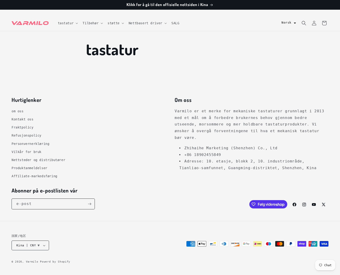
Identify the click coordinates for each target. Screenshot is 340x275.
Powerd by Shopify (55, 261)
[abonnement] (89, 204)
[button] (67, 23)
